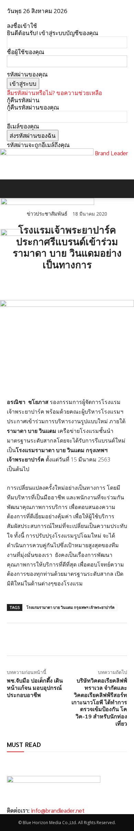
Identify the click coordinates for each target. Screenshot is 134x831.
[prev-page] (9, 762)
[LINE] (45, 283)
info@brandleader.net (58, 810)
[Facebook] (14, 283)
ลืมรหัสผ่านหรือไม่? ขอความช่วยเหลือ (54, 93)
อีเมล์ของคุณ (23, 126)
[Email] (61, 283)
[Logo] (47, 203)
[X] (29, 283)
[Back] (9, 18)
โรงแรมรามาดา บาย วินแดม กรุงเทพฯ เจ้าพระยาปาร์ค (70, 607)
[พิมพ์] (77, 283)
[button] (12, 188)
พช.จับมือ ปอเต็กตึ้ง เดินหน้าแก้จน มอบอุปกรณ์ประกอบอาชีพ (35, 687)
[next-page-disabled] (13, 762)
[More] (93, 283)
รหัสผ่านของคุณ (27, 74)
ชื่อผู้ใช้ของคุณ (25, 52)
